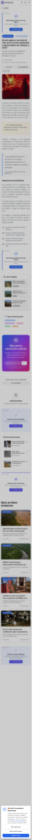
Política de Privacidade (18, 821)
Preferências (17, 827)
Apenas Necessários (16, 831)
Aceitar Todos (16, 835)
